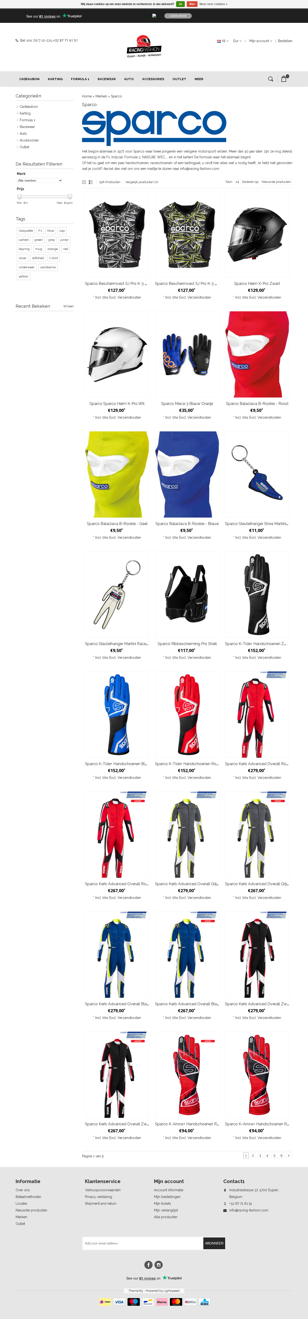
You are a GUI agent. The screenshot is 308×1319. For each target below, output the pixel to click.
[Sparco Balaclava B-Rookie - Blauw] (187, 474)
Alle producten (165, 1217)
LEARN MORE (178, 15)
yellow (23, 276)
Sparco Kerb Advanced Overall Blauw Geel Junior (199, 1004)
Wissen (68, 306)
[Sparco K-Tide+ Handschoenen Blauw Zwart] (117, 715)
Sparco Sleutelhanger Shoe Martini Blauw (261, 523)
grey (51, 240)
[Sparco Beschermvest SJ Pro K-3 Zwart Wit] (117, 234)
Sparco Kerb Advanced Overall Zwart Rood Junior (129, 1124)
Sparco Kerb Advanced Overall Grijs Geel (191, 884)
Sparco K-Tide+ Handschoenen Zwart (258, 643)
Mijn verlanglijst (166, 1210)
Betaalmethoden (28, 1197)
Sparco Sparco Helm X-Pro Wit (117, 403)
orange (53, 249)
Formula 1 (80, 79)
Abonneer (214, 1243)
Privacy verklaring (98, 1197)
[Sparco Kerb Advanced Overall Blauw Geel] (117, 955)
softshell (38, 258)
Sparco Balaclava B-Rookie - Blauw (187, 523)
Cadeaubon (29, 79)
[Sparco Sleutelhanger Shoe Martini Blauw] (257, 474)
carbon (24, 240)
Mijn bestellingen (167, 1197)
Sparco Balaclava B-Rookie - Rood (257, 403)
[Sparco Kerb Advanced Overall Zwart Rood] (257, 955)
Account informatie (168, 1190)
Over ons (23, 1190)
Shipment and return (100, 1203)
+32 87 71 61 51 (65, 40)
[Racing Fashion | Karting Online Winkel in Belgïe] (144, 46)
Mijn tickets (162, 1203)
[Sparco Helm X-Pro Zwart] (257, 234)
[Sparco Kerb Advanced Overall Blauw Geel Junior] (187, 955)
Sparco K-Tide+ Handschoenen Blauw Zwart (124, 764)
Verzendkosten (129, 297)
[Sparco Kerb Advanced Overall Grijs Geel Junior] (257, 835)
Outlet (179, 79)
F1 (40, 230)
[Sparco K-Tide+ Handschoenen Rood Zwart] (187, 715)
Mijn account (259, 41)
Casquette (26, 230)
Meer (199, 79)
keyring (24, 249)
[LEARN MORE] (254, 16)
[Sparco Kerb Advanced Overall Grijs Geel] (187, 835)
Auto (129, 79)
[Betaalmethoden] (154, 1304)
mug (38, 249)
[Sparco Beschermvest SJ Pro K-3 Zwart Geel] (187, 234)
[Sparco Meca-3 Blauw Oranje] (187, 354)
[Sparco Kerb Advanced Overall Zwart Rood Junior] (117, 1075)
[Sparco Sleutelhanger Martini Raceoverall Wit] (117, 594)
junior (64, 240)
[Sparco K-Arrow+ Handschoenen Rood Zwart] (257, 1075)
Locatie (21, 1203)
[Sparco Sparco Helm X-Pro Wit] (117, 354)
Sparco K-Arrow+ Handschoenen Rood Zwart (265, 1124)
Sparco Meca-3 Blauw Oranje (187, 403)
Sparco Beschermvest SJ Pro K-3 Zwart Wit (123, 283)
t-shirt (54, 258)
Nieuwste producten (31, 1210)
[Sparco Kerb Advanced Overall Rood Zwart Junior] (117, 835)
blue (50, 230)
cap (62, 230)
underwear (27, 267)
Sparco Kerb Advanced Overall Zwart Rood (263, 1004)
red (65, 249)
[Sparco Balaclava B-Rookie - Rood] (257, 354)
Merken (101, 96)
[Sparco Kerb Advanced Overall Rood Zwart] (257, 715)
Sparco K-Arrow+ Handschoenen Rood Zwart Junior (201, 1124)
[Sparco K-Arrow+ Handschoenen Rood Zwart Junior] (187, 1075)
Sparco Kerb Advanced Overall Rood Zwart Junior (129, 884)
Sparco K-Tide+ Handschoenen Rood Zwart (194, 764)
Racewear (107, 79)
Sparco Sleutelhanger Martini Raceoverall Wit (125, 643)
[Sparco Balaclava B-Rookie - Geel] (117, 474)
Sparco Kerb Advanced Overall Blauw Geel (123, 1004)
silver (22, 258)
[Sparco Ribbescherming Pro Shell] (187, 594)
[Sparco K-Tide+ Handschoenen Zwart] (257, 594)
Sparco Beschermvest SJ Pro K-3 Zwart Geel (194, 283)
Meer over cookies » (213, 4)
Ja (180, 4)
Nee (192, 4)
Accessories (153, 79)
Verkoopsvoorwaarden (103, 1190)
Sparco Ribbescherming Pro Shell (187, 643)
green (38, 240)
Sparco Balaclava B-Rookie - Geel (117, 523)
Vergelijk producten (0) (141, 182)
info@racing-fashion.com (248, 1210)
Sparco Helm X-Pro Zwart (257, 283)
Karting (55, 79)
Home (87, 96)
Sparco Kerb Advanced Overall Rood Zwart (263, 764)
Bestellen (285, 41)
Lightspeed (172, 1291)
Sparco (116, 96)
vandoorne (48, 267)
